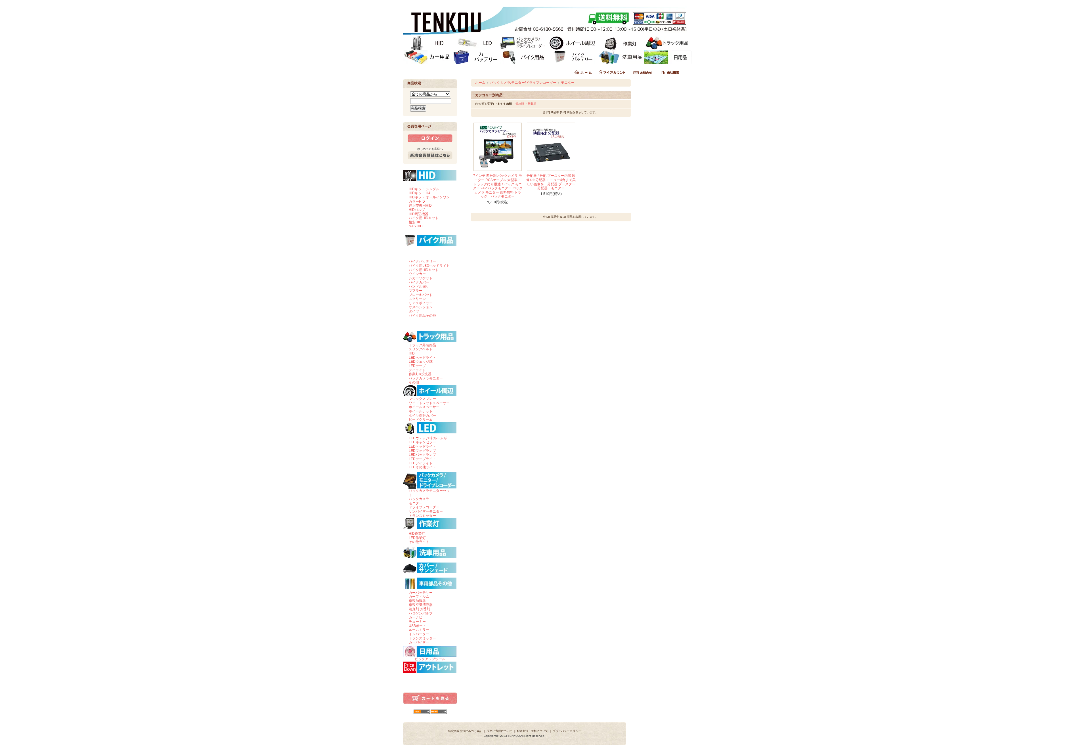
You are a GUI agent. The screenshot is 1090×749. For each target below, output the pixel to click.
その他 (414, 382)
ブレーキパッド (421, 295)
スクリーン (417, 299)
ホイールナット (421, 411)
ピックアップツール (430, 659)
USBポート (417, 626)
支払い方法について (499, 731)
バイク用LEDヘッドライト (429, 266)
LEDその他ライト (422, 467)
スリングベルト (421, 349)
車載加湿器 (417, 601)
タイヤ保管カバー (422, 415)
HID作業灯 (417, 534)
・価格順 (518, 103)
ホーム (480, 83)
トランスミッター (422, 516)
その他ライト (419, 542)
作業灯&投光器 (420, 374)
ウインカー (417, 274)
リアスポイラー (421, 303)
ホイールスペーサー (424, 407)
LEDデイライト (421, 463)
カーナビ (415, 617)
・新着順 (530, 103)
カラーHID (417, 201)
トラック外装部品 (422, 345)
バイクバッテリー (422, 261)
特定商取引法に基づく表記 (465, 731)
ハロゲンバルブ (421, 613)
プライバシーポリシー (567, 731)
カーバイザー (419, 642)
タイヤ (414, 311)
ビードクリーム (421, 419)
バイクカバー (419, 282)
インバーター (419, 634)
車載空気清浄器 (421, 605)
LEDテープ (417, 366)
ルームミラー (419, 630)
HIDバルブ (417, 210)
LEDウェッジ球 (421, 362)
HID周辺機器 (418, 214)
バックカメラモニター (426, 378)
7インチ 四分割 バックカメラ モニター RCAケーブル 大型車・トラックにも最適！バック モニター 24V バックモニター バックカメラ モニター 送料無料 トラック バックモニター (498, 186)
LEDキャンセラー (422, 442)
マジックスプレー (422, 399)
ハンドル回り (419, 286)
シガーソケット (421, 278)
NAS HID (416, 226)
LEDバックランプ (422, 455)
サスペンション (421, 307)
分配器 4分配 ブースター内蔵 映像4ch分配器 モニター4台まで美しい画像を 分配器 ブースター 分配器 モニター (551, 182)
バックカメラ (419, 499)
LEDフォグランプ (422, 451)
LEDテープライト (422, 459)
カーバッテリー (421, 593)
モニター (415, 503)
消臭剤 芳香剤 (419, 609)
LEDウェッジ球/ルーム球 (428, 438)
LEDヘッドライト (422, 358)
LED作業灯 (417, 538)
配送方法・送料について (532, 731)
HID (412, 353)
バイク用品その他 (422, 316)
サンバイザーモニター (426, 511)
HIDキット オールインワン (429, 197)
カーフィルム (419, 597)
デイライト (417, 370)
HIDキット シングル (424, 189)
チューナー (417, 622)
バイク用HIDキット (424, 218)
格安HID (415, 222)
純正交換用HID (420, 205)
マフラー (415, 291)
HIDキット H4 (419, 193)
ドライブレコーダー (424, 507)
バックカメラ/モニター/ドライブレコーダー (523, 83)
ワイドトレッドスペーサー (429, 403)
